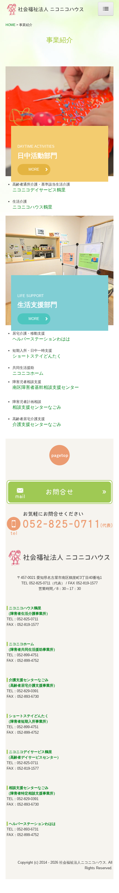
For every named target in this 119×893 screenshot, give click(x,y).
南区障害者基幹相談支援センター (45, 387)
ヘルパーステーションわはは (41, 339)
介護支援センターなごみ (36, 424)
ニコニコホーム (27, 373)
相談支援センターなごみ (36, 407)
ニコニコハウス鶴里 (32, 207)
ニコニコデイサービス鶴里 (39, 190)
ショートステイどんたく (36, 356)
